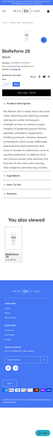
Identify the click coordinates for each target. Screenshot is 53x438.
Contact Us (9, 330)
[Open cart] (48, 11)
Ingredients (13, 175)
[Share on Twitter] (44, 76)
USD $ (10, 383)
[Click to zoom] (44, 40)
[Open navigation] (4, 11)
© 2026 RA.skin (9, 399)
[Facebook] (8, 368)
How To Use (14, 184)
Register (39, 399)
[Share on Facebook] (40, 76)
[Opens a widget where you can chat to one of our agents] (42, 433)
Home (5, 23)
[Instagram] (15, 368)
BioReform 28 (12, 256)
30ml (16, 84)
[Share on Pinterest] (49, 76)
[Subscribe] (43, 359)
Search (8, 308)
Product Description (18, 103)
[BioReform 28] (13, 238)
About (7, 313)
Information (10, 335)
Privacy (8, 339)
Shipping (6, 62)
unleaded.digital (9, 402)
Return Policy (10, 317)
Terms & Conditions (25, 399)
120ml (6, 84)
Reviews (12, 193)
